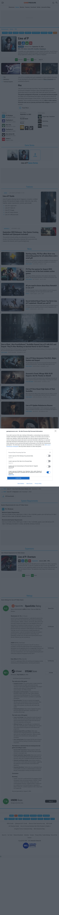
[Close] (56, 431)
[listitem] (29, 452)
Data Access (29, 483)
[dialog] (29, 457)
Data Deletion (21, 483)
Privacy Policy (38, 483)
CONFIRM (18, 478)
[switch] (49, 456)
